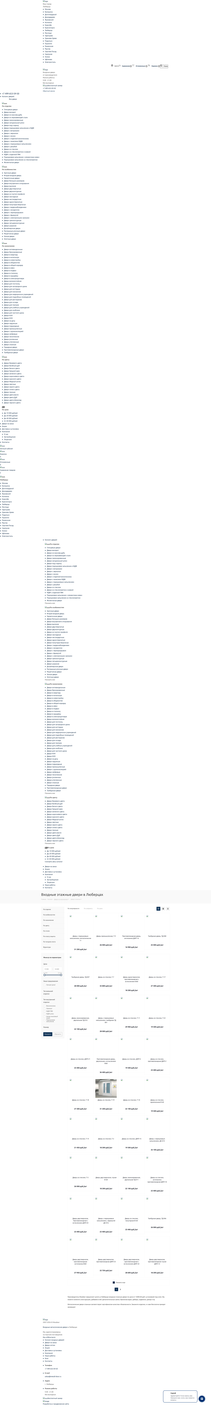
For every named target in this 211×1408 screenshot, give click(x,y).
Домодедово (50, 17)
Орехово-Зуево (51, 38)
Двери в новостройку (12, 260)
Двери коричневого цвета (14, 376)
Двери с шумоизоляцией (13, 331)
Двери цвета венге (11, 395)
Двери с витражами (11, 131)
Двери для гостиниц (12, 284)
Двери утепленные (11, 342)
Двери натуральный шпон (14, 123)
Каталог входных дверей (54, 1340)
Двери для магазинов (12, 292)
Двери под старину (11, 125)
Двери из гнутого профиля (14, 194)
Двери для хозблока (12, 310)
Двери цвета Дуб (10, 397)
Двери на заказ (8, 424)
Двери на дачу (9, 321)
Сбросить (57, 1034)
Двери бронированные (13, 252)
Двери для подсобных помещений (17, 297)
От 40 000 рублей (10, 421)
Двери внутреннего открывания (16, 183)
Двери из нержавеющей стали (16, 117)
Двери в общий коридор (13, 265)
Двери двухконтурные (12, 191)
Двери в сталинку (11, 273)
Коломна (48, 22)
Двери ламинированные (13, 120)
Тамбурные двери (11, 352)
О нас (6, 434)
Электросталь (50, 62)
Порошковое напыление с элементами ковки (21, 157)
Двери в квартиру (11, 255)
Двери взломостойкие (12, 281)
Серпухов (48, 54)
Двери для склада (11, 302)
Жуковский (49, 20)
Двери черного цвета (12, 403)
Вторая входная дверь (12, 175)
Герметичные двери (12, 178)
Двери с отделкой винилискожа (16, 139)
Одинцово (49, 36)
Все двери (13, 99)
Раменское (49, 46)
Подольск (48, 41)
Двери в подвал (10, 270)
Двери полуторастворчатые (15, 205)
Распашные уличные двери (14, 231)
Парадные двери (10, 347)
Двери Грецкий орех (12, 371)
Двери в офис (9, 268)
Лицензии (8, 439)
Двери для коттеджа (12, 289)
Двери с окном (9, 136)
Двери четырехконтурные (14, 223)
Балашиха (49, 12)
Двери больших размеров (14, 181)
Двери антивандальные (13, 249)
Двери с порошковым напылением (17, 144)
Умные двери (9, 236)
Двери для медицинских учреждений (18, 294)
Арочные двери (10, 173)
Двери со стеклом (11, 149)
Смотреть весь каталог (54, 862)
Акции (4, 426)
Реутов (47, 49)
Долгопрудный (50, 14)
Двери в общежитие (12, 263)
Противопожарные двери (14, 350)
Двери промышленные (13, 329)
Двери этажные (10, 344)
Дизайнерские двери (12, 228)
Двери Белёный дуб (12, 366)
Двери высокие (10, 186)
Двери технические (11, 337)
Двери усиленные (11, 339)
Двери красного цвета (12, 379)
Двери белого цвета (12, 368)
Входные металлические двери (55, 1327)
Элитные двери (10, 239)
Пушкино (48, 43)
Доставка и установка (10, 429)
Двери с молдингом (11, 210)
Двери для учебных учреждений (16, 307)
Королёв (48, 25)
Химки (47, 57)
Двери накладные (11, 197)
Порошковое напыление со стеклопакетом (21, 160)
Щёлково (48, 59)
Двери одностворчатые (13, 202)
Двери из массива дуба (13, 115)
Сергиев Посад (50, 51)
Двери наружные (10, 323)
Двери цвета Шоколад (12, 400)
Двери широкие (10, 226)
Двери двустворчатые (12, 189)
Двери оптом (50, 1345)
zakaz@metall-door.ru (53, 1376)
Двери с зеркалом (11, 133)
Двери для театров (11, 305)
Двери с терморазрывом (13, 212)
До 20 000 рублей (11, 416)
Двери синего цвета (11, 389)
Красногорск (50, 28)
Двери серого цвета (11, 387)
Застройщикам (10, 437)
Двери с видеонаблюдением (15, 207)
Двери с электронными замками (16, 218)
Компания (6, 431)
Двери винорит (10, 112)
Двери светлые (10, 384)
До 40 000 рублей (11, 418)
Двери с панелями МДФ (13, 141)
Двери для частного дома (14, 313)
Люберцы (48, 30)
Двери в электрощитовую (14, 278)
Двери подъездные (11, 326)
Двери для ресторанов (13, 300)
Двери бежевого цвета (13, 363)
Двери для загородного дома (15, 286)
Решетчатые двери (11, 234)
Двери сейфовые (10, 334)
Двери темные (9, 392)
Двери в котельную (11, 257)
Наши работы (50, 885)
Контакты (5, 442)
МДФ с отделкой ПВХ (12, 154)
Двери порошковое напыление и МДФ (19, 128)
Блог (46, 1358)
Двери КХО (8, 318)
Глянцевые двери (11, 109)
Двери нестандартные (12, 199)
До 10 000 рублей (11, 413)
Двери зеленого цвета (12, 374)
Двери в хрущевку (11, 276)
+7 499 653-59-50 (49, 88)
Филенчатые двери (11, 162)
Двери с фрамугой (11, 215)
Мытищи (48, 33)
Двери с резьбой (10, 146)
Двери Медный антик (12, 381)
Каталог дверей (51, 540)
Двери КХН (8, 315)
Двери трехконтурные (12, 220)
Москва (48, 9)
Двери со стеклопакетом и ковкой (17, 152)
